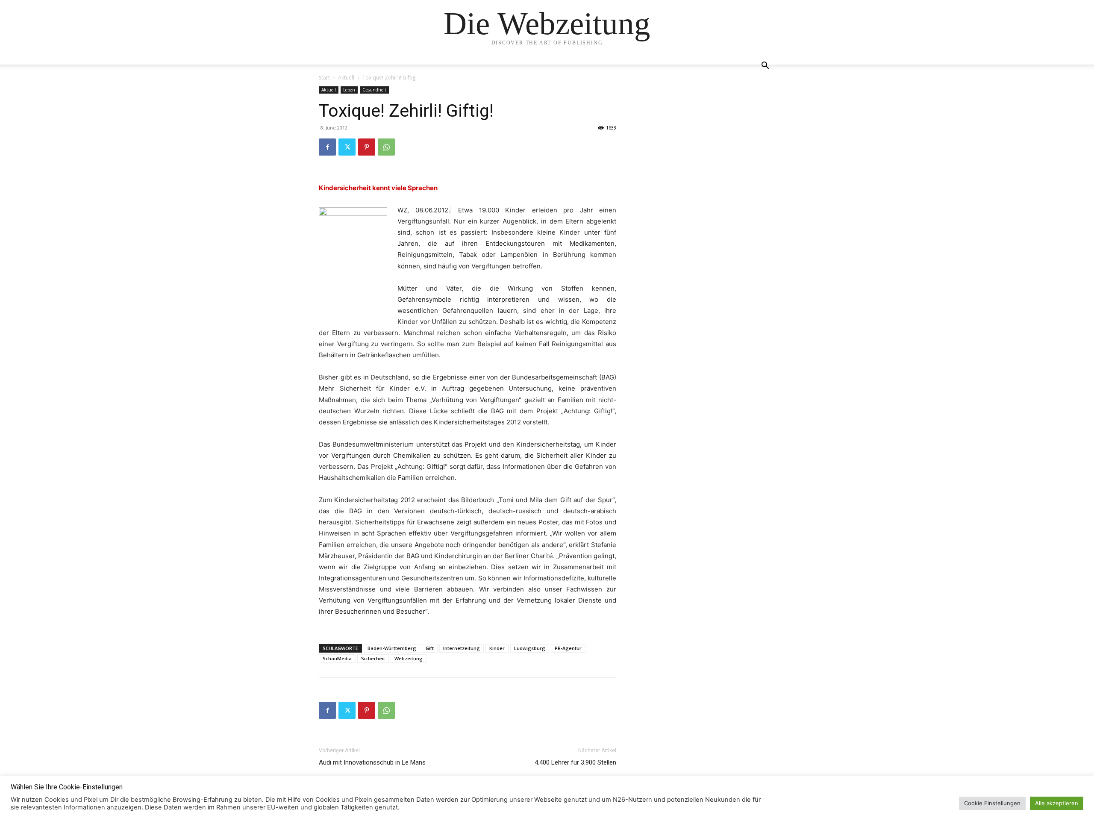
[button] (765, 66)
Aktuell (346, 77)
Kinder (497, 648)
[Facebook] (327, 147)
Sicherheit (373, 658)
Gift (430, 648)
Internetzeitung (461, 648)
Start (324, 77)
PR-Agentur (568, 648)
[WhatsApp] (386, 147)
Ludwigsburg (529, 648)
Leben (349, 90)
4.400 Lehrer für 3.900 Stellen (575, 762)
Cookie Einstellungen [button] (992, 803)
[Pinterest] (366, 147)
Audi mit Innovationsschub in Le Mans (372, 762)
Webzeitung (408, 658)
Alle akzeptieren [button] (1056, 803)
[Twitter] (347, 147)
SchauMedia (337, 658)
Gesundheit (374, 90)
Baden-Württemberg (392, 648)
